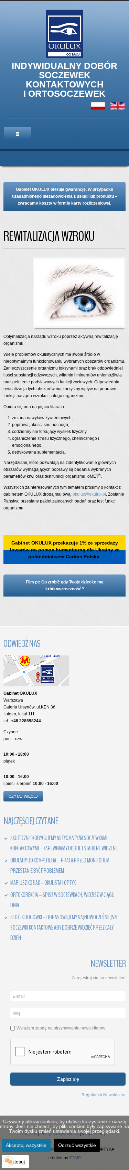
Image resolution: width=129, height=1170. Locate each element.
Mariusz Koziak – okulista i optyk (43, 883)
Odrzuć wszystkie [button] (77, 1145)
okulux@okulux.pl (89, 494)
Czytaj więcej (23, 796)
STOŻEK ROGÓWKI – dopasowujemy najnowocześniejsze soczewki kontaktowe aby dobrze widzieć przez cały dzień (64, 927)
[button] (8, 1161)
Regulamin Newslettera (104, 1094)
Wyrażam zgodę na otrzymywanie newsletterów (61, 1028)
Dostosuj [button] (15, 1161)
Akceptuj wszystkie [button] (26, 1145)
